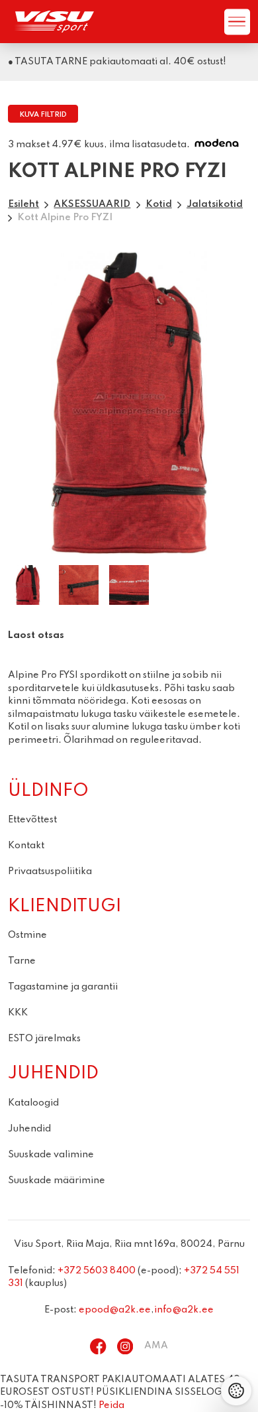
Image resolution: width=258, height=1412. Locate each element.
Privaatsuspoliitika (50, 871)
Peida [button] (111, 1405)
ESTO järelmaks (44, 1038)
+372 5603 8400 (97, 1270)
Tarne (22, 961)
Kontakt (26, 845)
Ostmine (27, 935)
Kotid (159, 204)
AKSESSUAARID (92, 204)
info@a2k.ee (184, 1310)
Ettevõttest (32, 819)
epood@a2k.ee (115, 1310)
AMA (156, 1345)
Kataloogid (33, 1103)
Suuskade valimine (51, 1154)
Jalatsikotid (215, 204)
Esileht (23, 204)
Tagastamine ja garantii (63, 987)
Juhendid (29, 1128)
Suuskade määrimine (56, 1180)
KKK (18, 1012)
